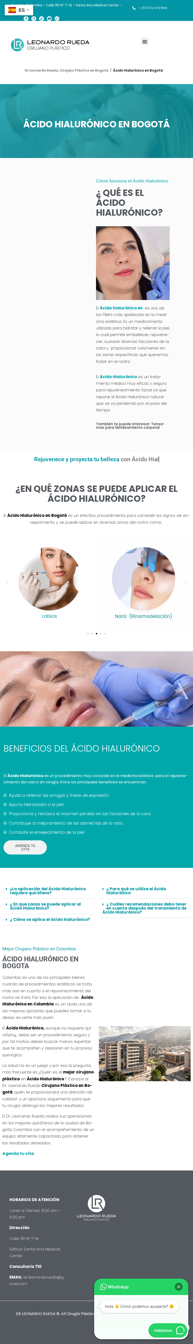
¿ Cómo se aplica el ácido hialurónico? (50, 919)
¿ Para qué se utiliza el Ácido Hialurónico (136, 891)
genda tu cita (20, 1153)
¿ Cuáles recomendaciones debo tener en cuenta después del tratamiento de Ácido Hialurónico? (144, 908)
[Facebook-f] (26, 18)
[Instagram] (33, 18)
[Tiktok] (41, 18)
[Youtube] (49, 18)
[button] (145, 41)
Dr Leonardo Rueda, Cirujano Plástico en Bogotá (66, 70)
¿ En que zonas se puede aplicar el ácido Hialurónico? (45, 906)
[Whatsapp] (57, 18)
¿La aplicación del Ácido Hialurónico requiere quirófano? (48, 891)
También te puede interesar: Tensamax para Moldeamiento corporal (130, 425)
